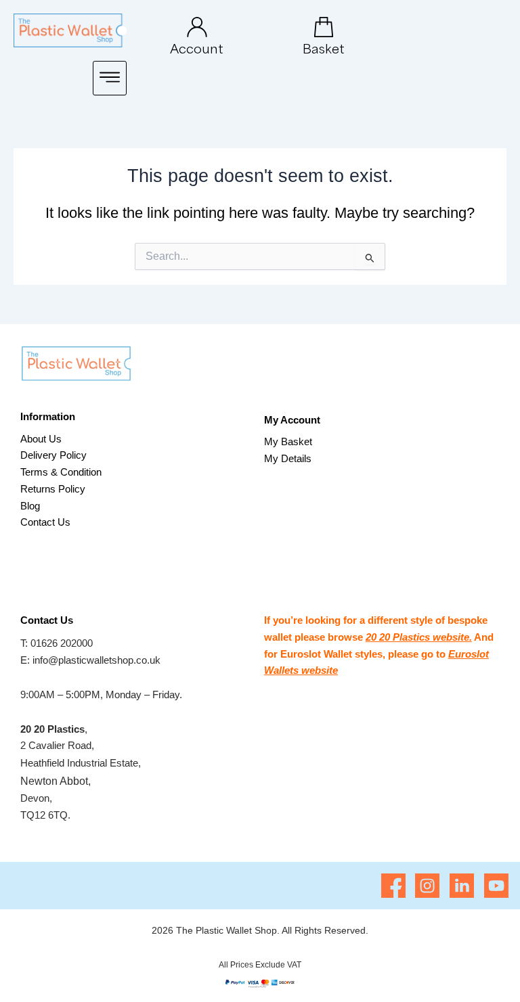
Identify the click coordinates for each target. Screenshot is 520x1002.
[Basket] (323, 27)
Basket (324, 48)
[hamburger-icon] (110, 78)
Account (196, 48)
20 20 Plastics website (417, 637)
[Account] (197, 27)
